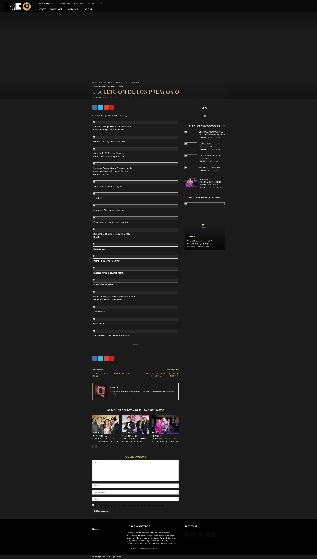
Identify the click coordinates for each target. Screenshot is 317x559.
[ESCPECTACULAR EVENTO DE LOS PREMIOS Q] (191, 146)
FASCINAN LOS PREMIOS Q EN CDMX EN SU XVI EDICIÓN (134, 439)
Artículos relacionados (124, 410)
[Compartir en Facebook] (169, 128)
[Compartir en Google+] (177, 128)
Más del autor (154, 410)
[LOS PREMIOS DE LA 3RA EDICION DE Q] (191, 158)
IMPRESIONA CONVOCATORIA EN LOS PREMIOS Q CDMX (105, 439)
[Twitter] (313, 3)
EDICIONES (82, 3)
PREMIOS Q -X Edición (209, 167)
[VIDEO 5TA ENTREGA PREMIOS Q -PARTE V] (205, 227)
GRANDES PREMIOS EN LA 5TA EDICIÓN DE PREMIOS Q (161, 374)
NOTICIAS (91, 3)
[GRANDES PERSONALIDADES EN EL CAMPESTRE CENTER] (165, 424)
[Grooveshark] (301, 3)
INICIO (75, 3)
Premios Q (100, 97)
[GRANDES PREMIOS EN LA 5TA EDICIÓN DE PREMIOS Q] (191, 135)
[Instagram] (305, 3)
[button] (314, 10)
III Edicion (203, 161)
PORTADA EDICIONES (106, 83)
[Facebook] (297, 3)
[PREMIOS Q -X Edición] (191, 170)
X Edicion (203, 149)
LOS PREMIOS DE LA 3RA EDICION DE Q (111, 374)
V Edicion (120, 86)
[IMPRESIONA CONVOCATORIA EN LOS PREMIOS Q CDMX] (105, 424)
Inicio (94, 83)
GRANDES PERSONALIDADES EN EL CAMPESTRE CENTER (165, 439)
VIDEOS (99, 3)
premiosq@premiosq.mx (148, 548)
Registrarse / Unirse (65, 3)
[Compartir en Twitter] (173, 128)
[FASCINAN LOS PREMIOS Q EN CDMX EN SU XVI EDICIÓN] (135, 424)
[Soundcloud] (309, 3)
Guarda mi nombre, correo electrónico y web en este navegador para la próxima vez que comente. (129, 505)
